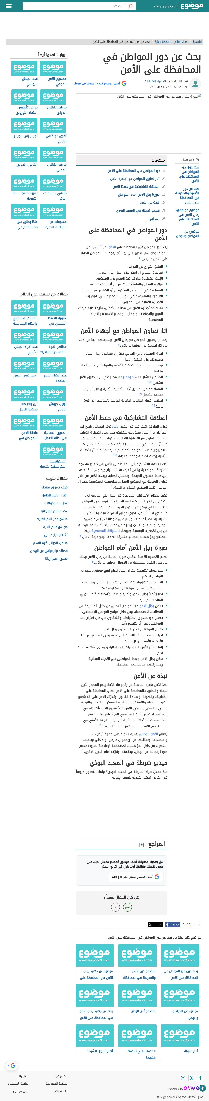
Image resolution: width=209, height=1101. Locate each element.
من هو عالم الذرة (55, 527)
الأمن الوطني (148, 734)
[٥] (80, 536)
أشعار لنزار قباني (56, 535)
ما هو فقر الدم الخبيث (52, 519)
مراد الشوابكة (153, 81)
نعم (127, 907)
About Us (61, 1091)
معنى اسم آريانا (56, 559)
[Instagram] (183, 1078)
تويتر (160, 924)
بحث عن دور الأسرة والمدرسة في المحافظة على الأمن (187, 195)
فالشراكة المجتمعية (106, 531)
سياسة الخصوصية (56, 1083)
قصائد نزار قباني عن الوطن (49, 551)
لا (115, 907)
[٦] (83, 750)
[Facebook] (200, 1078)
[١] (140, 258)
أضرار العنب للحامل (55, 495)
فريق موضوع (21, 1091)
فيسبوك (175, 924)
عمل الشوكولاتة (56, 503)
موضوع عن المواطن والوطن (187, 233)
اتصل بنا (24, 1076)
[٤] (112, 486)
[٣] (150, 382)
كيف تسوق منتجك (54, 487)
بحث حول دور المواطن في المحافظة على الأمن (189, 174)
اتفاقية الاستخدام (18, 1083)
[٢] (119, 344)
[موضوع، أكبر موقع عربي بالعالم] (192, 6)
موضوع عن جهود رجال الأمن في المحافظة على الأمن (187, 217)
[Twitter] (191, 1078)
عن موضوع (60, 1076)
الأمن (112, 247)
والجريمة (125, 377)
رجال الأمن (146, 606)
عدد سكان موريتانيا (54, 511)
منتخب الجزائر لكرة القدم (50, 543)
